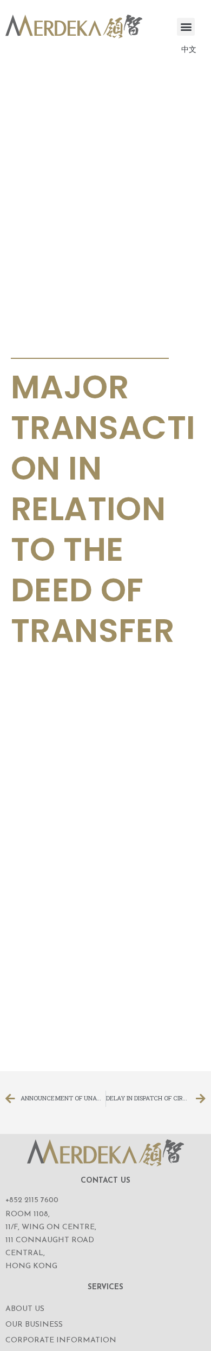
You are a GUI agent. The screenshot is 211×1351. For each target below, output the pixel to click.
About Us (24, 1309)
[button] (186, 27)
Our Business (34, 1325)
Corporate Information (60, 1340)
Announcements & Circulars (86, 345)
